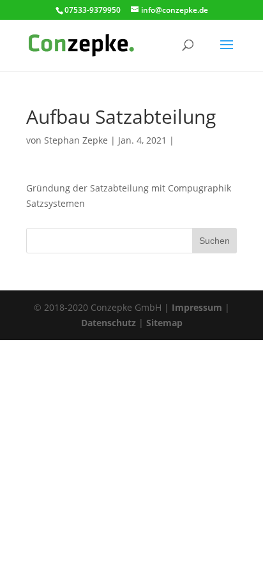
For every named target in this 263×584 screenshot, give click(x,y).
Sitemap (164, 323)
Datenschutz (108, 323)
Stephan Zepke (76, 140)
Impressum (197, 307)
